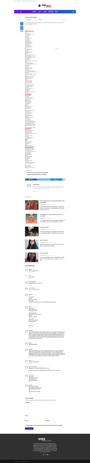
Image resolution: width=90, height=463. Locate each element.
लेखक (45, 12)
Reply (30, 272)
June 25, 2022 (35, 19)
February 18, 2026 (50, 229)
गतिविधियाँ (50, 12)
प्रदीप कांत (30, 306)
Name (26, 415)
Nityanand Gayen (32, 288)
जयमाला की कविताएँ (44, 253)
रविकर (29, 275)
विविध (56, 12)
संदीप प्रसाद (30, 385)
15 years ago (35, 269)
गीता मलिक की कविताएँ (44, 227)
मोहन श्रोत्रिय (30, 330)
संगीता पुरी (30, 360)
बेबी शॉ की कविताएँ (43, 240)
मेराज (27, 461)
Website (48, 420)
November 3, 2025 (50, 242)
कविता (39, 19)
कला (39, 12)
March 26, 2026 (50, 218)
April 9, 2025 (50, 255)
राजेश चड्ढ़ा (30, 294)
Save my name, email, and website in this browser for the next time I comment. (44, 425)
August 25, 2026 (50, 204)
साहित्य (34, 12)
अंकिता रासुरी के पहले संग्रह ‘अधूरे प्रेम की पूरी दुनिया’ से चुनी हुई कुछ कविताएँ (37, 172)
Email (26, 420)
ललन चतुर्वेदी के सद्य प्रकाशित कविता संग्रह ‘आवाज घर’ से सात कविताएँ (36, 174)
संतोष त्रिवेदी (30, 269)
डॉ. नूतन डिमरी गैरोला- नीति (32, 281)
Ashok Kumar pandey (32, 366)
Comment (27, 402)
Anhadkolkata (28, 19)
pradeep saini (31, 375)
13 (64, 19)
